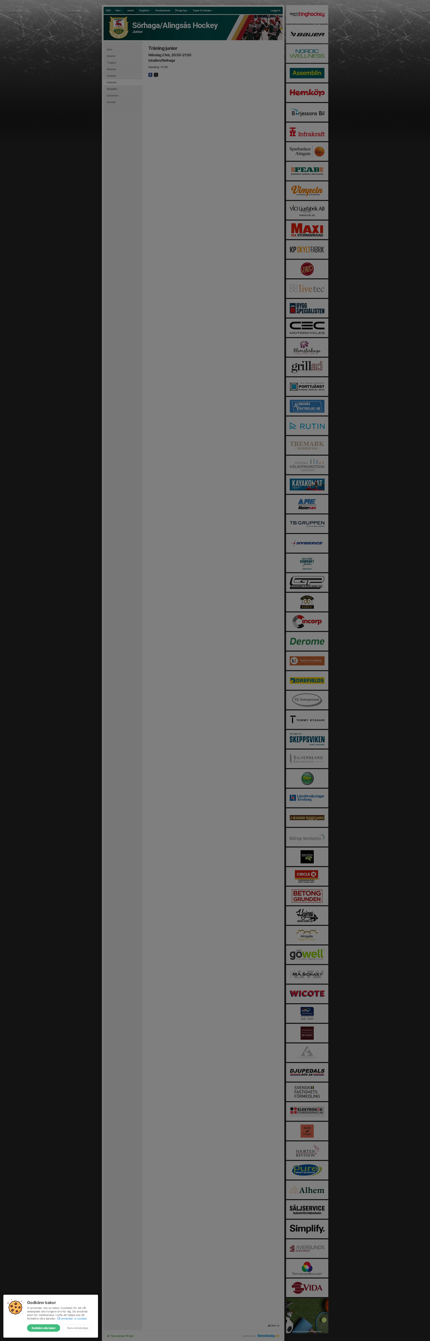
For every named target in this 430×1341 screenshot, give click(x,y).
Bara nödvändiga (77, 1328)
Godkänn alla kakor (44, 1328)
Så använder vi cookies (72, 1318)
